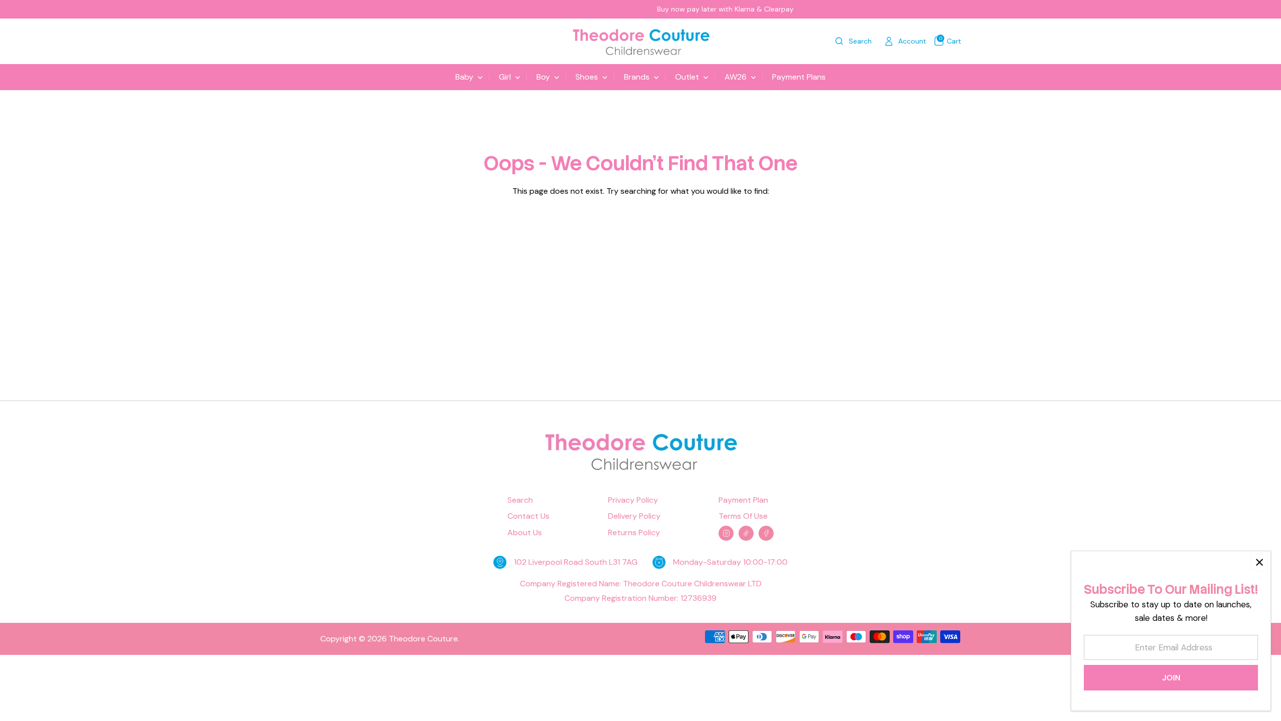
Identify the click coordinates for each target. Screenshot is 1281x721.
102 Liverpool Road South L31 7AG (575, 562)
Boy (544, 77)
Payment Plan (743, 500)
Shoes (587, 77)
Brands (638, 77)
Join (1171, 677)
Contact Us (528, 516)
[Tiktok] (746, 533)
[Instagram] (726, 533)
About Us (524, 532)
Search (520, 500)
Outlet (688, 77)
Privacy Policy (633, 500)
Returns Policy (634, 532)
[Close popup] (1259, 562)
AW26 (737, 77)
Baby (465, 77)
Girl (506, 77)
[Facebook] (766, 533)
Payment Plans (799, 77)
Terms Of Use (743, 516)
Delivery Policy (634, 516)
